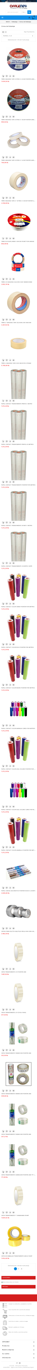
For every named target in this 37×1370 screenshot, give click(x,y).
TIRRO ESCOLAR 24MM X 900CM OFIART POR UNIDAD (17, 242)
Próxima (22, 1269)
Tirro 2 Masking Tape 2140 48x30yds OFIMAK (16, 363)
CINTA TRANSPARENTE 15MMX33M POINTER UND (16, 1134)
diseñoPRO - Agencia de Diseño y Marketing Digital (18, 1367)
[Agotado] (3, 238)
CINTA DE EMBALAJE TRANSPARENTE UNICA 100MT (16, 1256)
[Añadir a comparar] (10, 76)
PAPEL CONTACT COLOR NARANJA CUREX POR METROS (18, 729)
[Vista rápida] (13, 76)
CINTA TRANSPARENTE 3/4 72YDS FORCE (13, 1013)
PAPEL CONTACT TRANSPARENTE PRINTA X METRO (16, 404)
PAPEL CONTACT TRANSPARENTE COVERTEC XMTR (16, 566)
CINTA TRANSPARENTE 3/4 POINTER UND (13, 972)
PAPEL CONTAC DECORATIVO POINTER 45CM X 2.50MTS (18, 891)
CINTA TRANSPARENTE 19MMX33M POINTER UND (16, 1053)
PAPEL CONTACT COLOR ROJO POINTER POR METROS (17, 647)
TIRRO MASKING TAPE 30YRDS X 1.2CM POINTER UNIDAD (18, 160)
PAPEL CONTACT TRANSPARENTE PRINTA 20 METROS (17, 444)
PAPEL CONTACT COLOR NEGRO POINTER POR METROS (18, 688)
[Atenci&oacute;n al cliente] (9, 1282)
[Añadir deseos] (6, 76)
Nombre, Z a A (18, 36)
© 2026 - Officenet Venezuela (18, 1366)
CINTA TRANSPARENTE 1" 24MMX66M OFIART (15, 1216)
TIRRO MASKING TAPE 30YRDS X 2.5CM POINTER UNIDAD (18, 79)
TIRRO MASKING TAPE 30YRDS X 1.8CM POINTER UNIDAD (18, 120)
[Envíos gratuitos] (18, 1)
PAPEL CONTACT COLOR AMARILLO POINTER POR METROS (19, 850)
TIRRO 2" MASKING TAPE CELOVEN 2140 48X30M (16, 323)
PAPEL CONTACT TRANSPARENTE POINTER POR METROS (18, 485)
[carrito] (3, 76)
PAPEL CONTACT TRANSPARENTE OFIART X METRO (16, 526)
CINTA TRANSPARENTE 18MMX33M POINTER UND (16, 1094)
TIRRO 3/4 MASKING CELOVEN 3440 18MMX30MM (16, 282)
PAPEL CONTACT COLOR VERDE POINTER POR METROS (17, 607)
